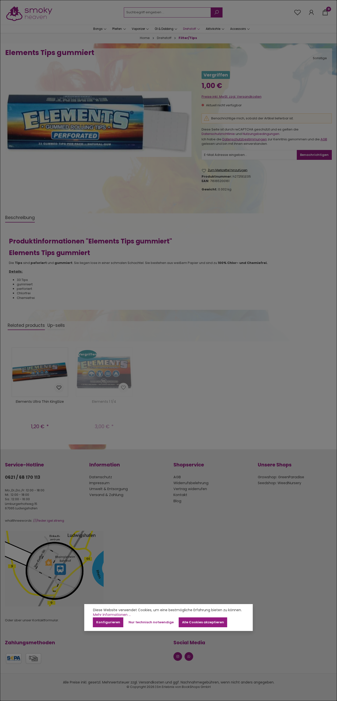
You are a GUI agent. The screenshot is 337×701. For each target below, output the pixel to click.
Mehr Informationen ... (112, 614)
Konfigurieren (108, 622)
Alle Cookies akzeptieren (203, 622)
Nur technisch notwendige (151, 622)
